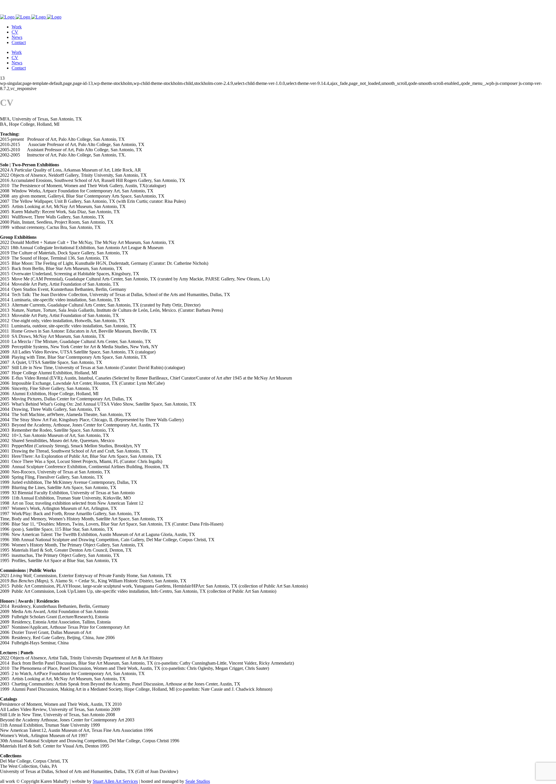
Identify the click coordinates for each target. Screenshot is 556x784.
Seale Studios (197, 781)
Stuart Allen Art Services (115, 781)
